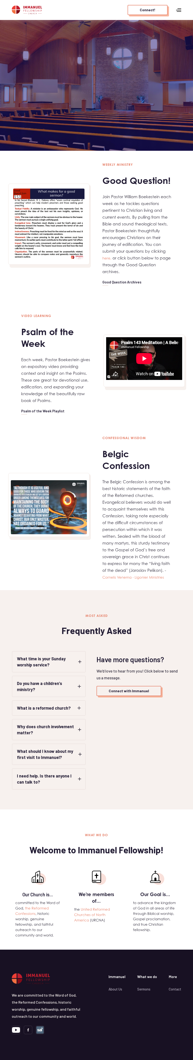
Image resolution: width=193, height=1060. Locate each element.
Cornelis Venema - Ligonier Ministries (133, 577)
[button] (179, 10)
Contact (175, 989)
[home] (27, 10)
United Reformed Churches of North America (92, 914)
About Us (115, 989)
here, (106, 258)
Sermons (143, 989)
